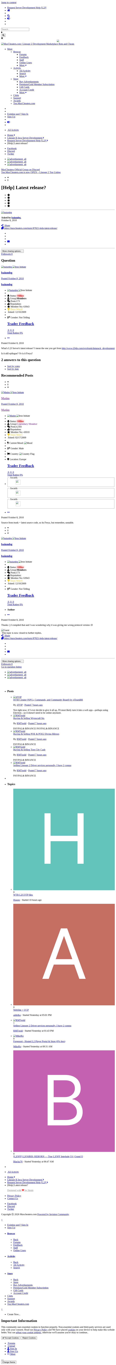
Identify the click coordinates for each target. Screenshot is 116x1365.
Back (15, 1239)
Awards (17, 100)
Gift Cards (24, 87)
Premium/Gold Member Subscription (37, 84)
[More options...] (8, 338)
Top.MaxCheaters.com (24, 103)
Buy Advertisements (29, 81)
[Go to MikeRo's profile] (18, 1036)
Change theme (8, 1362)
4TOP (20, 705)
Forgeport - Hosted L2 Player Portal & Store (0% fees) (39, 1041)
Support (17, 98)
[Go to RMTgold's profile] (19, 715)
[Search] (3, 35)
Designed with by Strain (20, 1190)
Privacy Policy (14, 1195)
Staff (21, 60)
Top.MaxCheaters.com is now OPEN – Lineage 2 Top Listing (31, 172)
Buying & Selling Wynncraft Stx (28, 718)
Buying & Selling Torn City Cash (29, 749)
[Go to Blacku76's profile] (64, 1151)
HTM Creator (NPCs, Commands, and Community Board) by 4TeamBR (48, 700)
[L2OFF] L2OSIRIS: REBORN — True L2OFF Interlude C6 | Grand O (48, 1156)
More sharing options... (12, 251)
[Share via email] (8, 241)
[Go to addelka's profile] (64, 1004)
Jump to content (8, 2)
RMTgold (21, 723)
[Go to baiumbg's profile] (6, 212)
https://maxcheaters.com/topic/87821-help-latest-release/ (30, 228)
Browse (17, 51)
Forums (23, 54)
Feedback (24, 57)
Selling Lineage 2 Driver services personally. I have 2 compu (42, 765)
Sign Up (11, 116)
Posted (12, 278)
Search (22, 73)
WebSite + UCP (21, 1010)
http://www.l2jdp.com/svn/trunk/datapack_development (88, 348)
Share (6, 225)
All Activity (25, 70)
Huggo (16, 900)
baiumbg (16, 217)
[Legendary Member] (18, 483)
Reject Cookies (29, 1338)
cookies (71, 1329)
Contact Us (12, 1198)
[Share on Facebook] (8, 236)
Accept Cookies (11, 1338)
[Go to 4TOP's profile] (17, 697)
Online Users (25, 62)
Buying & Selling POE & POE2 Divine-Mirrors (36, 734)
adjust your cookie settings (28, 1332)
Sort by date (13, 369)
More (9, 49)
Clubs (16, 95)
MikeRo (17, 1046)
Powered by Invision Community (53, 1214)
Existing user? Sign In (17, 114)
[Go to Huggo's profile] (64, 889)
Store (15, 79)
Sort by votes (13, 366)
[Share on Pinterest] (8, 244)
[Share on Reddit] (8, 238)
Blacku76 (18, 1161)
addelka (17, 1015)
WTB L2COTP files (23, 895)
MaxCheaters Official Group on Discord (20, 169)
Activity (17, 68)
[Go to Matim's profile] (5, 392)
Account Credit (26, 90)
